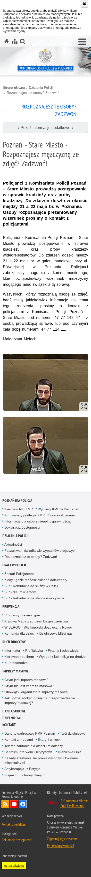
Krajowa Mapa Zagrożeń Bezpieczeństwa (36, 621)
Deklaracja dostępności (22, 527)
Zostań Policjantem (19, 574)
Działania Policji (41, 87)
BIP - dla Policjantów (20, 592)
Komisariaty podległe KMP (24, 515)
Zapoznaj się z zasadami (62, 838)
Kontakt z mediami (18, 739)
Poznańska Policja (17, 500)
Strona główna (14, 87)
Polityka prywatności (60, 845)
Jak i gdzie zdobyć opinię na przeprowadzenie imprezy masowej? (39, 700)
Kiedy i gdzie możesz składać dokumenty (35, 580)
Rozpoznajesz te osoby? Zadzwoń (33, 93)
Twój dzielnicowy (72, 733)
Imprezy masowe (15, 671)
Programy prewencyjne (22, 615)
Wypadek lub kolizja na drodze (62, 657)
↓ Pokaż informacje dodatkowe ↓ (45, 128)
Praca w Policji (14, 565)
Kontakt (9, 724)
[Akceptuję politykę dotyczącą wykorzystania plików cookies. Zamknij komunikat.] (84, 4)
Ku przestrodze (16, 663)
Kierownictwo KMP (18, 509)
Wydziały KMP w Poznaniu (58, 509)
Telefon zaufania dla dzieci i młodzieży (33, 746)
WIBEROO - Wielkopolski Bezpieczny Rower (38, 627)
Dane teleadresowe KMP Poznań (29, 733)
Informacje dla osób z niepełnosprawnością (37, 521)
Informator (12, 650)
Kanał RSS (5, 804)
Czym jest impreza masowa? (26, 680)
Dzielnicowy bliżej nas (56, 633)
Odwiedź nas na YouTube (14, 804)
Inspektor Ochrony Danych (24, 775)
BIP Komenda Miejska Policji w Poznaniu (74, 803)
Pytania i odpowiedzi (63, 650)
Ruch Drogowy (14, 641)
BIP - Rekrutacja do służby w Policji (31, 586)
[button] (82, 42)
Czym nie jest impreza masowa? (29, 686)
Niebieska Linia (70, 752)
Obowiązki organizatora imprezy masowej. (36, 692)
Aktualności (13, 544)
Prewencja (10, 606)
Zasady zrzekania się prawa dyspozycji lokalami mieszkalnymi (41, 760)
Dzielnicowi (11, 717)
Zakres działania (62, 515)
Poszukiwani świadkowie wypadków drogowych (40, 550)
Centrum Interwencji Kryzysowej (28, 752)
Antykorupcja (14, 769)
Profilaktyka (34, 650)
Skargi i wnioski (49, 739)
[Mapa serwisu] (14, 41)
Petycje (34, 769)
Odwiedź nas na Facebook (23, 804)
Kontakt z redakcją (13, 824)
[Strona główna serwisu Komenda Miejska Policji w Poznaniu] (6, 41)
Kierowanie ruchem (19, 657)
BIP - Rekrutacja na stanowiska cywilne (34, 598)
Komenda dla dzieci (19, 633)
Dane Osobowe (14, 711)
